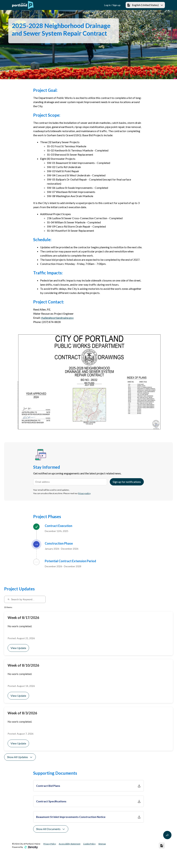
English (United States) (145, 5)
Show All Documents (48, 829)
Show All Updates (17, 757)
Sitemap (102, 843)
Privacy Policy (49, 843)
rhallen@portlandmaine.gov (57, 317)
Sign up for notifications (127, 481)
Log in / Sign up (112, 5)
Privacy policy (84, 493)
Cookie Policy (89, 843)
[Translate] (162, 845)
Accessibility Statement (69, 843)
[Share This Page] (167, 835)
